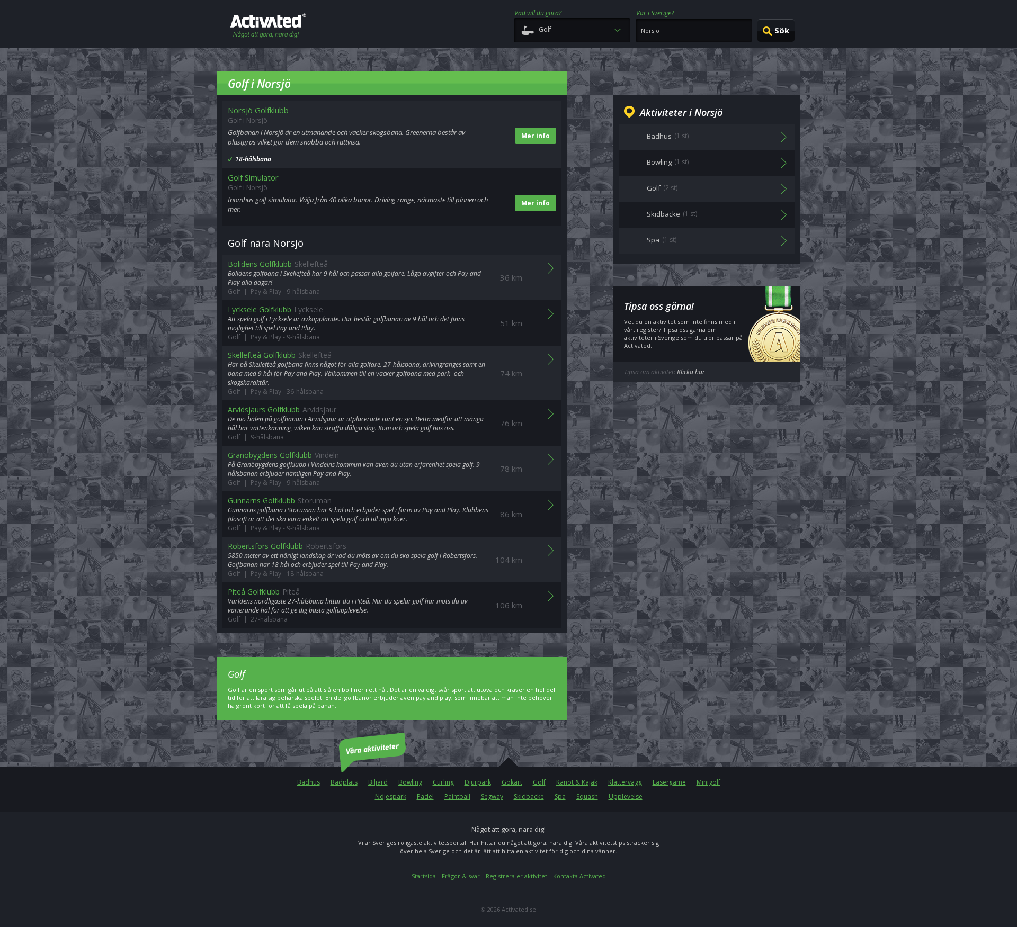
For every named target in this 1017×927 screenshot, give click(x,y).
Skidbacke (529, 796)
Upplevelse (626, 796)
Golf (539, 782)
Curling (443, 782)
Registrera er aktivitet (516, 876)
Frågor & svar (461, 876)
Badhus (308, 782)
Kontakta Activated (579, 876)
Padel (425, 796)
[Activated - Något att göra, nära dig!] (268, 26)
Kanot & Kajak (576, 782)
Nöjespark (390, 796)
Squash (587, 796)
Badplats (344, 782)
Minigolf (708, 782)
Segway (492, 796)
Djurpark (478, 782)
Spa (560, 796)
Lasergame (669, 782)
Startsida (424, 876)
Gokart (512, 782)
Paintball (457, 796)
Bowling (410, 782)
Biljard (378, 782)
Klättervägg (625, 782)
